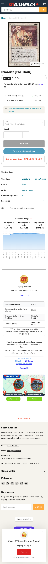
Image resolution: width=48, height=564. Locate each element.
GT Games (29, 361)
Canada (23, 519)
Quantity (6, 129)
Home (3, 18)
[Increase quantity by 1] (26, 134)
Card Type (5, 179)
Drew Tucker (28, 190)
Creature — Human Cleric (34, 179)
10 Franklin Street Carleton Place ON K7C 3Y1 (19, 458)
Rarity (4, 184)
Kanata (34, 399)
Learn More (24, 295)
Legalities (5, 201)
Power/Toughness (9, 195)
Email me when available (24, 151)
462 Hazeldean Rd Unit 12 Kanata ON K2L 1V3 (20, 463)
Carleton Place (13, 399)
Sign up (38, 506)
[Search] (43, 9)
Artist (3, 190)
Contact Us (24, 368)
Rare (24, 184)
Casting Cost (7, 172)
